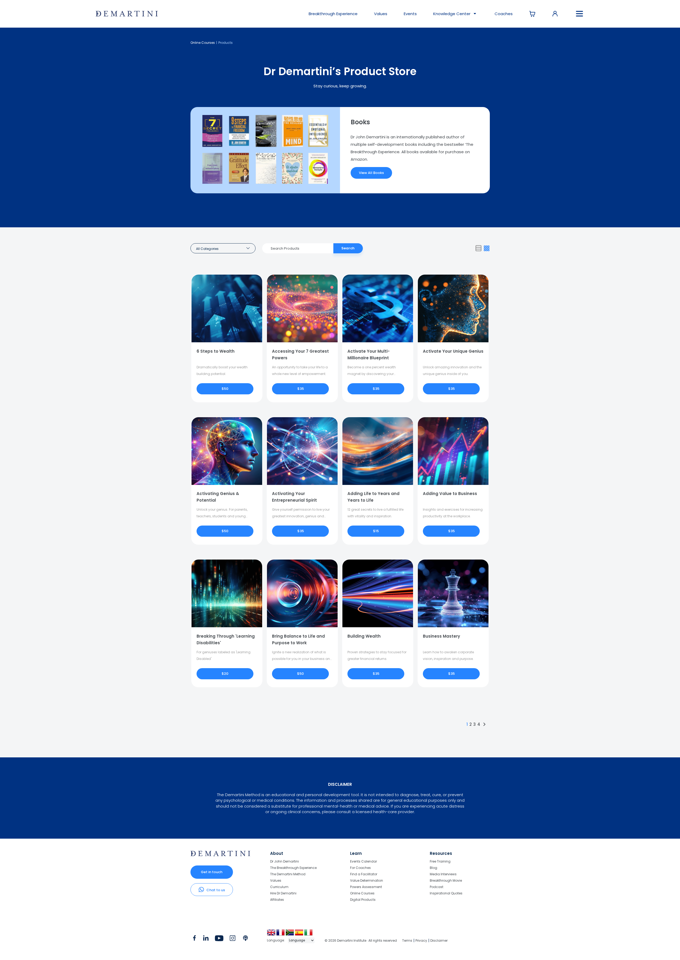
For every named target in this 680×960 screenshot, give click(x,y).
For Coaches (360, 867)
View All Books (371, 172)
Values (380, 13)
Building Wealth (364, 636)
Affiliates (277, 899)
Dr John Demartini (284, 862)
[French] (281, 934)
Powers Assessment (366, 887)
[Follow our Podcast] (245, 939)
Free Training (440, 862)
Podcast (436, 887)
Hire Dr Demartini (283, 893)
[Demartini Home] (220, 854)
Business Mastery (441, 636)
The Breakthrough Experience (293, 867)
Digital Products (363, 899)
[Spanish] (299, 934)
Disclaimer (439, 940)
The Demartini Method (287, 874)
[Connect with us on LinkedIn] (205, 939)
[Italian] (308, 934)
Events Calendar (363, 862)
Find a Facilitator (363, 874)
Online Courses (202, 42)
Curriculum (279, 887)
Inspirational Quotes (446, 893)
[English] (271, 934)
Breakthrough (333, 13)
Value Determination (366, 880)
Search (348, 248)
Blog (433, 867)
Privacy (421, 940)
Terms (407, 940)
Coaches (504, 13)
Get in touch (211, 871)
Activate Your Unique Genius (453, 351)
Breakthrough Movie (446, 880)
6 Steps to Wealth (216, 351)
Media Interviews (443, 874)
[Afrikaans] (290, 934)
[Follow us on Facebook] (194, 939)
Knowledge (451, 13)
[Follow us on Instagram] (232, 939)
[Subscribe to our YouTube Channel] (219, 939)
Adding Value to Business (450, 493)
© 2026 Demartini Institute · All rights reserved (361, 940)
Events (410, 13)
